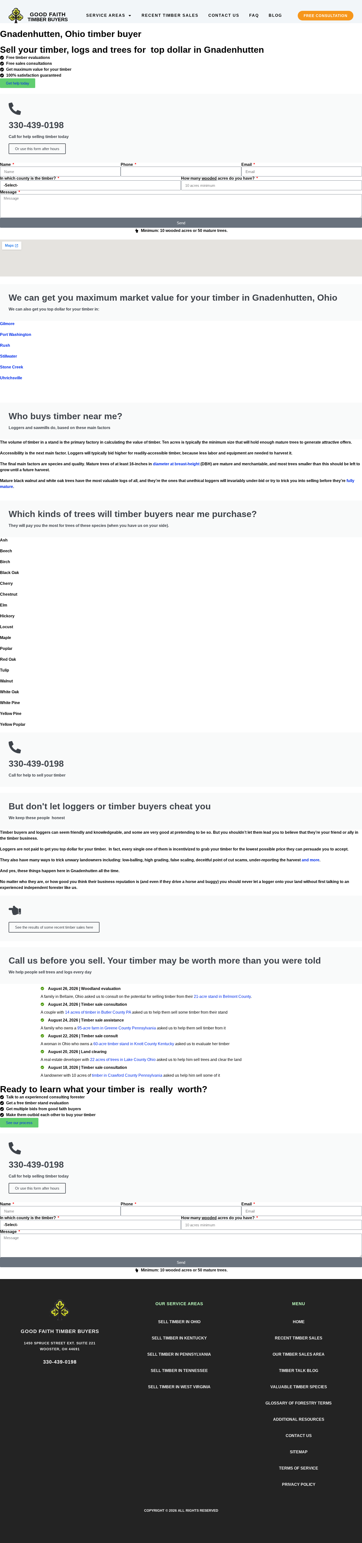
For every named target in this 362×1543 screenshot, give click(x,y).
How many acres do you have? (218, 178)
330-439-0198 (60, 1362)
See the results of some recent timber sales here (54, 927)
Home (299, 1322)
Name (6, 165)
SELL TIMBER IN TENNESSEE (179, 1371)
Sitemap (299, 1452)
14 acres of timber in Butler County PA (98, 1012)
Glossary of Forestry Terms (298, 1403)
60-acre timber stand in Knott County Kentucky (133, 1044)
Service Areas (105, 15)
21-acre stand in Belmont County (222, 996)
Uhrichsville (11, 378)
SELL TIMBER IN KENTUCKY (179, 1338)
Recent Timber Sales (170, 15)
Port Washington (15, 334)
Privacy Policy (298, 1484)
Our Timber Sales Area (299, 1354)
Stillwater (8, 356)
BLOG (275, 15)
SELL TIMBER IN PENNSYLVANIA (179, 1354)
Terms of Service (298, 1468)
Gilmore (7, 324)
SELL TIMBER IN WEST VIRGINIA (179, 1387)
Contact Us (223, 15)
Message (9, 192)
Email (247, 165)
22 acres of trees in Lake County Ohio (123, 1060)
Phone (127, 165)
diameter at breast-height (176, 464)
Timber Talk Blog (298, 1371)
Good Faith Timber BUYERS (60, 1331)
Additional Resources (298, 1419)
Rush (5, 345)
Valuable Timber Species (298, 1387)
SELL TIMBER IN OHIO (179, 1322)
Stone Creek (11, 367)
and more (310, 860)
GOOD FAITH (48, 14)
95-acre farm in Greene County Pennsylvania (116, 1028)
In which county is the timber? (28, 178)
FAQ (254, 15)
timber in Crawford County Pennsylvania (127, 1075)
